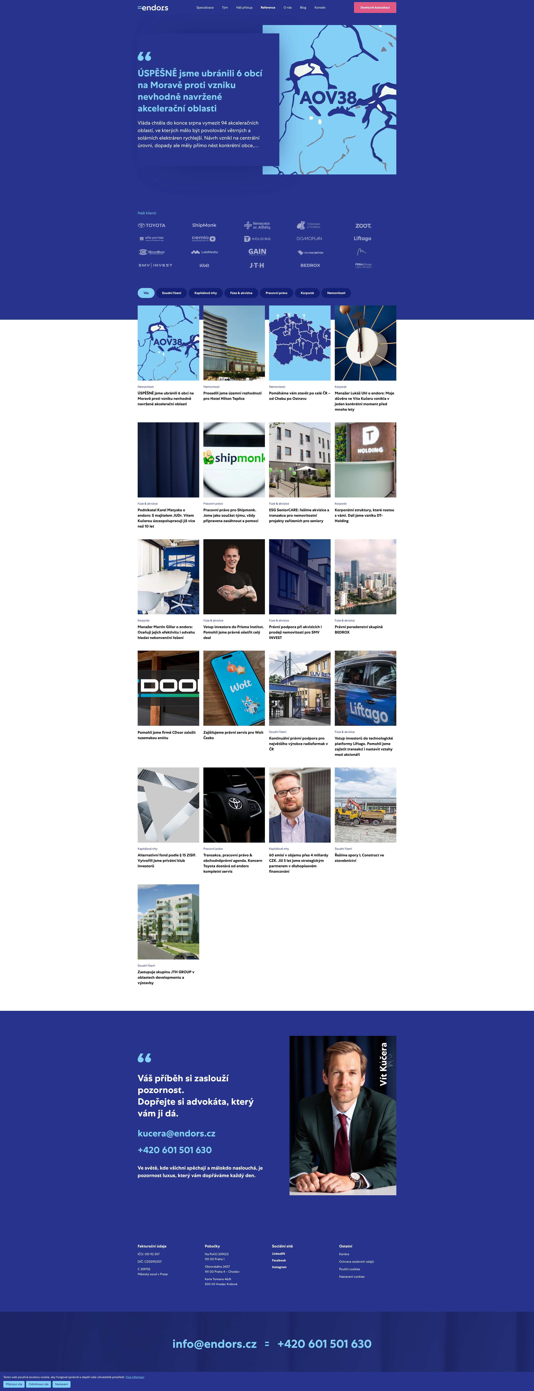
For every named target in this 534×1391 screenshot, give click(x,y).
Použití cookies (349, 1269)
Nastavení (61, 1384)
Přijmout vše (14, 1384)
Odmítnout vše (38, 1384)
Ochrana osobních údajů (356, 1262)
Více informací (135, 1377)
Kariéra (344, 1254)
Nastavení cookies (352, 1277)
